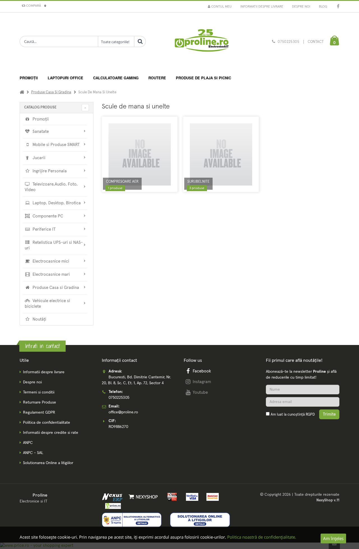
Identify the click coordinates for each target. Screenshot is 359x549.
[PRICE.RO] (111, 506)
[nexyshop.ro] (142, 497)
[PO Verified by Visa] (191, 497)
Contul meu (221, 6)
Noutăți (38, 319)
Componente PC (47, 216)
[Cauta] (140, 41)
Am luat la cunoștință (293, 414)
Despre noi (301, 6)
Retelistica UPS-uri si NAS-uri (54, 245)
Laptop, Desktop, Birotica (56, 203)
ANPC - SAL (33, 453)
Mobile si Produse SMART (55, 145)
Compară (35, 6)
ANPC (28, 443)
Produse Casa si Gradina (51, 92)
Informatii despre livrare (261, 6)
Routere (157, 77)
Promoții (29, 77)
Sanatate (40, 131)
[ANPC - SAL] (132, 520)
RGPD (310, 414)
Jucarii (38, 158)
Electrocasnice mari (50, 274)
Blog (323, 6)
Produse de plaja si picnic (203, 77)
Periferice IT (43, 229)
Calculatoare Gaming (116, 77)
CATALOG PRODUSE (40, 107)
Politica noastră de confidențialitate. (261, 537)
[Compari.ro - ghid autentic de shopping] (303, 430)
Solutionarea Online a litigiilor (48, 463)
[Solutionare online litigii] (200, 520)
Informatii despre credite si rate (50, 433)
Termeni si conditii (38, 392)
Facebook (202, 371)
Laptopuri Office (65, 77)
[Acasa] (22, 92)
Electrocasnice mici (50, 261)
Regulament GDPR (39, 412)
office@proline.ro (123, 412)
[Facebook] (338, 7)
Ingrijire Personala (49, 171)
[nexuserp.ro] (113, 497)
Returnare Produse (39, 402)
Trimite (329, 414)
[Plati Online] (170, 497)
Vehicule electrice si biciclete (47, 304)
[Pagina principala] (201, 42)
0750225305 (289, 42)
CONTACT (316, 42)
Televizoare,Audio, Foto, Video (51, 187)
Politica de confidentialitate (46, 423)
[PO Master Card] (210, 497)
